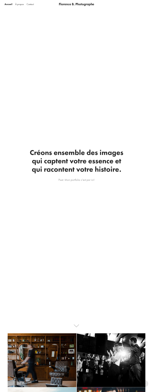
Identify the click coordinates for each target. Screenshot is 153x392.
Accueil (8, 4)
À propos (19, 4)
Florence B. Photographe (76, 4)
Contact (30, 4)
